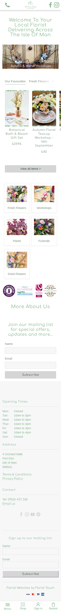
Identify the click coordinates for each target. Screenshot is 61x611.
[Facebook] (50, 5)
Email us (8, 503)
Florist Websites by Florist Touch (30, 587)
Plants (17, 241)
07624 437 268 (18, 499)
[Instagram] (56, 5)
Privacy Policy (12, 478)
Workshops (44, 208)
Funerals (44, 241)
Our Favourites (15, 81)
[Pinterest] (38, 515)
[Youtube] (33, 515)
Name (9, 344)
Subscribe (30, 374)
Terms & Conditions (17, 474)
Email (8, 358)
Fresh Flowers (39, 81)
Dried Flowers (17, 274)
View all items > (30, 168)
